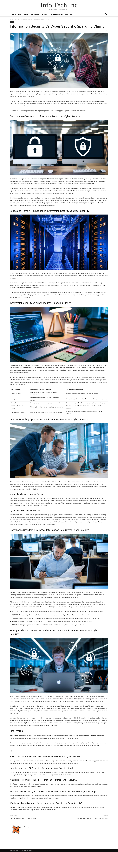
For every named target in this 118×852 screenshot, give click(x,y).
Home (11, 19)
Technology (35, 14)
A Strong (12, 30)
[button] (106, 14)
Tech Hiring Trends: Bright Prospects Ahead (23, 818)
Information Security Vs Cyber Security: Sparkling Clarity (57, 26)
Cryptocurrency (57, 14)
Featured (68, 14)
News (26, 14)
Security (45, 14)
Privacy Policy (16, 14)
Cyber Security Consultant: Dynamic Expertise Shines (92, 818)
